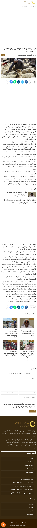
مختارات (15, 319)
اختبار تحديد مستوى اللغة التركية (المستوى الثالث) (21, 489)
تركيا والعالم (29, 469)
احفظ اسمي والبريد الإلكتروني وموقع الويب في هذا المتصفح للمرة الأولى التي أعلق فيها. (19, 406)
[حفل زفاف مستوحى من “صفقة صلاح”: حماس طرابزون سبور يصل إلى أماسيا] (32, 194)
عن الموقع (31, 504)
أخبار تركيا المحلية (13, 341)
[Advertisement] (18, 27)
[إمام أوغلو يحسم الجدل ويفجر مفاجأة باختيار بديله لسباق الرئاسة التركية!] (10, 345)
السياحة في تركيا (29, 472)
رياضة (32, 475)
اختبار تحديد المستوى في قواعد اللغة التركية (22, 486)
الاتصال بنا (31, 511)
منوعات (3, 55)
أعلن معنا (31, 507)
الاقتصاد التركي (28, 465)
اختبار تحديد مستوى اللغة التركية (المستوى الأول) (21, 482)
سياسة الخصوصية (29, 514)
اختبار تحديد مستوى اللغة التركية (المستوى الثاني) (21, 493)
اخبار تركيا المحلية (28, 462)
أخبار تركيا (31, 458)
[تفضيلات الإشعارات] (3, 524)
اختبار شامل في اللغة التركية (27, 479)
